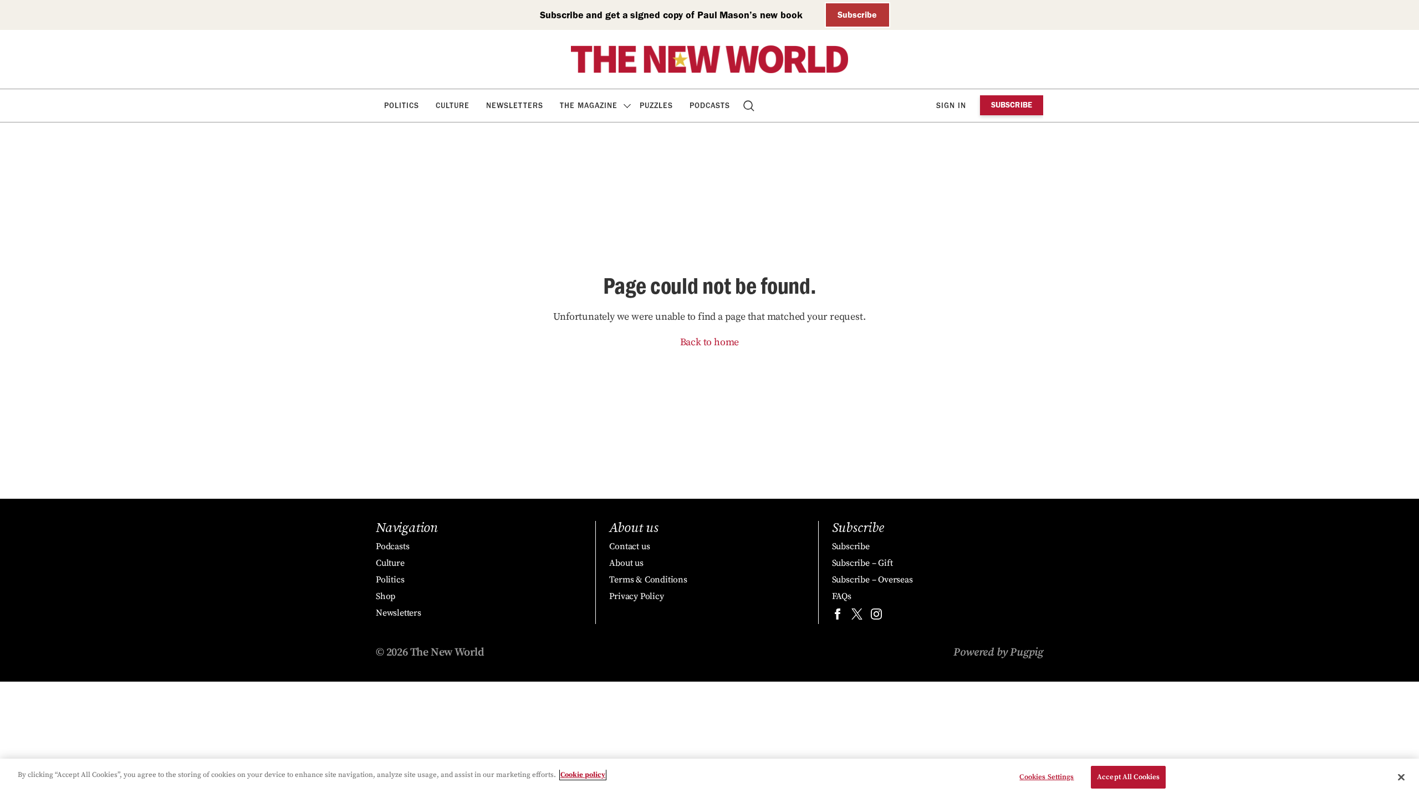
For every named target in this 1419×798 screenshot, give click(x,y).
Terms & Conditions (648, 579)
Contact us (629, 546)
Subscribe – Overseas (872, 579)
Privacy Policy (636, 596)
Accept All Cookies (1128, 777)
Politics (401, 105)
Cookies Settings (1046, 777)
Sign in (951, 105)
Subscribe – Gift (862, 563)
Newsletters (514, 105)
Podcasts (710, 105)
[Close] (1401, 777)
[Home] (709, 59)
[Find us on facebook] (837, 616)
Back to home (709, 342)
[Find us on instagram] (876, 616)
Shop (385, 596)
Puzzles (656, 105)
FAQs (841, 596)
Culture (452, 105)
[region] (709, 778)
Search (749, 105)
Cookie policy (582, 774)
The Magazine (588, 105)
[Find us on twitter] (856, 616)
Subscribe (857, 14)
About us (626, 563)
